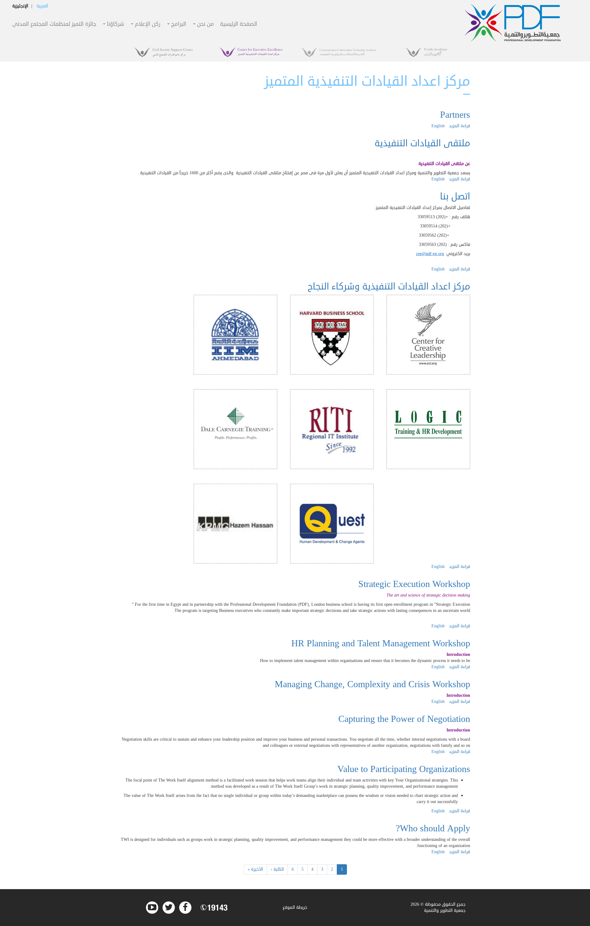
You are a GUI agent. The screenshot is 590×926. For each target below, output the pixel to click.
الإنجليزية (20, 6)
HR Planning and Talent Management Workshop (380, 643)
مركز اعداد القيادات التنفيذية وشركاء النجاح (389, 286)
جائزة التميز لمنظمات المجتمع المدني (54, 24)
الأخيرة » (255, 869)
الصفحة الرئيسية (238, 24)
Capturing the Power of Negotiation (404, 719)
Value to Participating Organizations (403, 769)
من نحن (204, 24)
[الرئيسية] (513, 22)
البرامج (178, 24)
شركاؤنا (114, 24)
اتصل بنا (455, 196)
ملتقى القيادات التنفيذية (422, 143)
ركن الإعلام (146, 24)
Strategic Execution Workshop (414, 584)
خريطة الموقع (295, 907)
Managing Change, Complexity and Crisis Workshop (372, 684)
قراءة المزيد (459, 126)
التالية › (277, 869)
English (438, 126)
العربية (42, 6)
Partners (455, 114)
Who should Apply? (433, 828)
